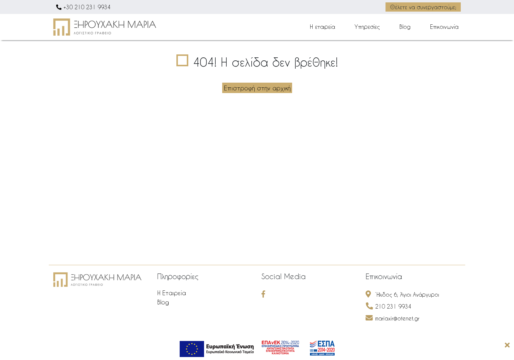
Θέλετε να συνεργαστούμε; (423, 7)
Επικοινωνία (444, 26)
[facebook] (265, 294)
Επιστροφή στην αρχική (257, 88)
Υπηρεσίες (367, 26)
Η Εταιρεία (171, 292)
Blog (404, 26)
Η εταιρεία (322, 26)
